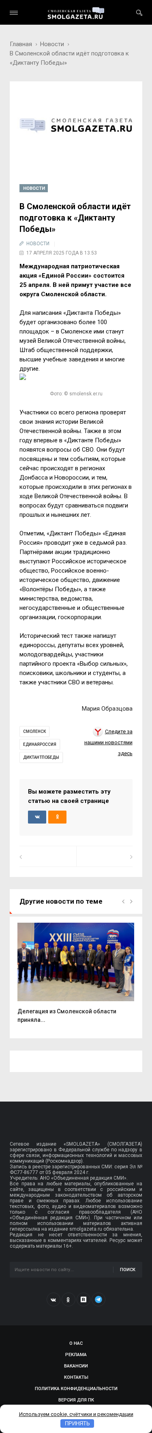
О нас (76, 1343)
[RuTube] (83, 1299)
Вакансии (76, 1366)
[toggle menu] (14, 13)
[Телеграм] (98, 1299)
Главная (21, 44)
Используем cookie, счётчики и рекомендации (76, 1414)
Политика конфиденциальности (76, 1388)
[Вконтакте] (53, 1299)
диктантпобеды (41, 757)
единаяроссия (39, 744)
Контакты (76, 1377)
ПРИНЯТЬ (77, 1423)
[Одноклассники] (68, 1299)
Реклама (76, 1354)
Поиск (127, 1269)
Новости (52, 44)
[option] (76, 977)
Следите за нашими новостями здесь (108, 742)
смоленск (34, 731)
